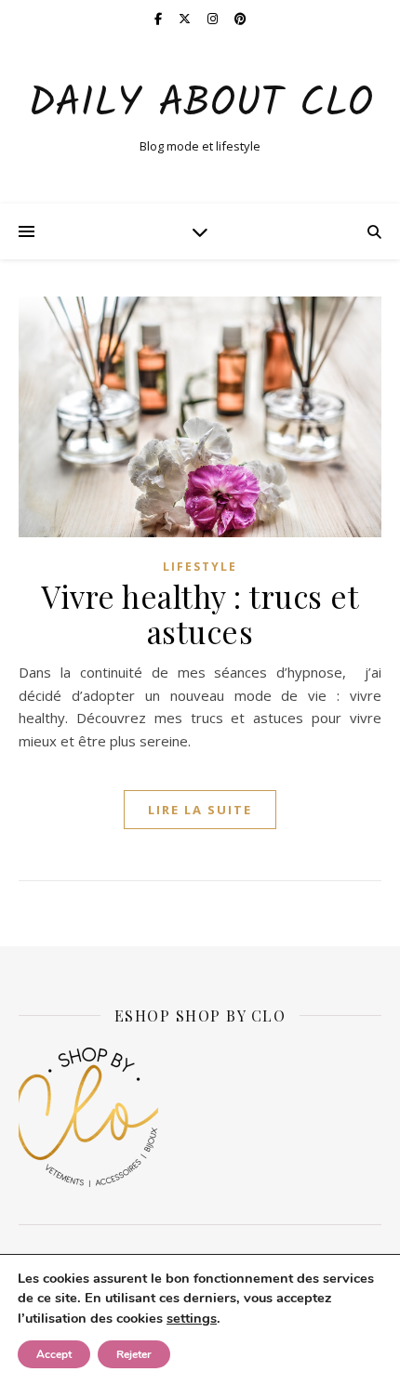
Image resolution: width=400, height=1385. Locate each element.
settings (192, 1318)
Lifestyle (200, 566)
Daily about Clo (200, 104)
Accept (54, 1354)
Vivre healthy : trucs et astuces (200, 613)
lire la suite (200, 809)
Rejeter (134, 1354)
